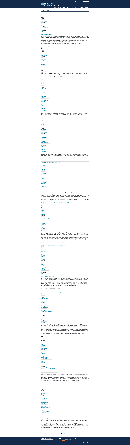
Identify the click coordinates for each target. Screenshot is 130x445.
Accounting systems (43, 23)
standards (42, 213)
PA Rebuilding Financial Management (46, 34)
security (42, 168)
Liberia (42, 273)
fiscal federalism (43, 302)
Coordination (43, 268)
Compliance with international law (45, 220)
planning (42, 344)
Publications (67, 7)
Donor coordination (43, 310)
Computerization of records (44, 398)
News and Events (81, 7)
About (55, 7)
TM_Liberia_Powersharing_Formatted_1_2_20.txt (47, 276)
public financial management (45, 298)
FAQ (75, 1)
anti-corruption (43, 209)
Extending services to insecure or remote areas (47, 311)
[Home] (50, 5)
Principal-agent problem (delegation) (45, 181)
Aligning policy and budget (44, 307)
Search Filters (86, 7)
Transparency (43, 29)
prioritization (42, 343)
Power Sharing (43, 259)
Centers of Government (44, 347)
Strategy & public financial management (46, 314)
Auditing (42, 174)
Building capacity (43, 95)
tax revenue (42, 394)
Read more (42, 14)
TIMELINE (43, 108)
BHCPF (42, 301)
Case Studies (43, 165)
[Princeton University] (86, 443)
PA (43, 186)
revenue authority (43, 88)
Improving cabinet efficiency (44, 265)
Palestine (42, 31)
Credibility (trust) (43, 101)
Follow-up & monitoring (44, 264)
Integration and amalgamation (45, 401)
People (73, 1)
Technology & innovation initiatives (45, 407)
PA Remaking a (44, 67)
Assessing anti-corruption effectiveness (46, 218)
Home (52, 7)
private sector (43, 214)
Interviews (72, 7)
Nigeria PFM (43, 322)
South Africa (42, 365)
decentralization (43, 345)
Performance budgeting (44, 358)
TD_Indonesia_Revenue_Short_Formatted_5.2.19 (49, 418)
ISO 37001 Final (44, 230)
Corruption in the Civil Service (45, 399)
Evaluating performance (44, 353)
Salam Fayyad (43, 169)
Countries (63, 7)
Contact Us (77, 1)
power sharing (43, 251)
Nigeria (42, 319)
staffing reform (43, 393)
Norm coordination (43, 224)
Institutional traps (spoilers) (44, 63)
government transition (44, 252)
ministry (42, 52)
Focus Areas (59, 7)
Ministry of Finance (43, 129)
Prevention (42, 60)
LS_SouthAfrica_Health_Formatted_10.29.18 (48, 368)
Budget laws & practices (44, 175)
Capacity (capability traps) (44, 27)
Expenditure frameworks (44, 137)
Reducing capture (43, 182)
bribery (42, 211)
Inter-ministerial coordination (45, 357)
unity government (43, 255)
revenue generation (43, 395)
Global (42, 227)
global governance (43, 210)
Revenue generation (43, 406)
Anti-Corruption (43, 54)
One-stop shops (43, 403)
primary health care (43, 303)
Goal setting (42, 356)
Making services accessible (44, 402)
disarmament (42, 256)
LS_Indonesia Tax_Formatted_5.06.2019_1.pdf (47, 414)
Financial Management (44, 21)
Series (43, 71)
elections (42, 254)
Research (76, 7)
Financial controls (43, 25)
